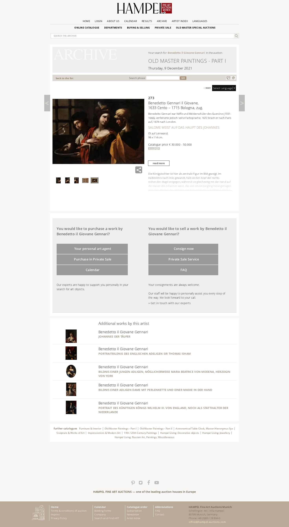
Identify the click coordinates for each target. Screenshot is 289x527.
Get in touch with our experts (171, 303)
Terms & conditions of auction (69, 510)
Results (147, 21)
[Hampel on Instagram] (141, 483)
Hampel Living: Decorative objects (179, 433)
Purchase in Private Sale (92, 259)
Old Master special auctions (196, 27)
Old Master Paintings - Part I (120, 428)
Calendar (130, 21)
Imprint (55, 514)
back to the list (64, 78)
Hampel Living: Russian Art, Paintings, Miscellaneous (144, 437)
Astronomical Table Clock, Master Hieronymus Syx (204, 428)
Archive (162, 21)
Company (100, 514)
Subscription (134, 510)
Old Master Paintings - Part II (156, 428)
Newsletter (133, 514)
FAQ (183, 270)
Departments (113, 27)
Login (98, 21)
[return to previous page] (47, 103)
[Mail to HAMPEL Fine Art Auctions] (233, 78)
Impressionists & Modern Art (104, 433)
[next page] (242, 103)
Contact (159, 514)
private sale (163, 27)
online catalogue (86, 27)
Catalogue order (137, 507)
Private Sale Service (183, 259)
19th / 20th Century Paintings (140, 433)
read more (159, 163)
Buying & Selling (138, 27)
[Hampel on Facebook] (148, 483)
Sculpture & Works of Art (70, 433)
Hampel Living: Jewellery (216, 433)
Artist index (133, 518)
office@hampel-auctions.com (207, 522)
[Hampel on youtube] (156, 483)
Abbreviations (164, 507)
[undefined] (66, 342)
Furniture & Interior (90, 428)
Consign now (184, 248)
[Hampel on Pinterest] (133, 483)
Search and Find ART (106, 518)
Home (86, 21)
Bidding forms (102, 510)
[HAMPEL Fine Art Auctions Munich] (144, 10)
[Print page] (228, 78)
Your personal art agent (92, 248)
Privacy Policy (59, 518)
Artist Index (180, 21)
